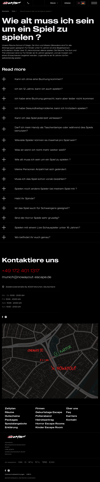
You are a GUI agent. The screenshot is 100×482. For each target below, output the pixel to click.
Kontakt (71, 419)
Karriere (71, 415)
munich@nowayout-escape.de (26, 277)
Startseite (5, 11)
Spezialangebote (16, 423)
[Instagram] (6, 317)
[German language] (83, 3)
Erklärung (11, 427)
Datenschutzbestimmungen (15, 474)
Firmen (40, 408)
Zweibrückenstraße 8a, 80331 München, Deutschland (30, 287)
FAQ (14, 11)
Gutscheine (12, 415)
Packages (11, 419)
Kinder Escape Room (49, 427)
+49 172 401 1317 (27, 1)
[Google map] (50, 361)
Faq (68, 412)
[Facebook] (2, 317)
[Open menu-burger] (94, 3)
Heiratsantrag (44, 419)
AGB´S (28, 474)
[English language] (79, 3)
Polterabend (43, 415)
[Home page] (12, 3)
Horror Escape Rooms (49, 423)
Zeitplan (67, 3)
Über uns (72, 408)
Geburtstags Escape (48, 412)
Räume (9, 412)
